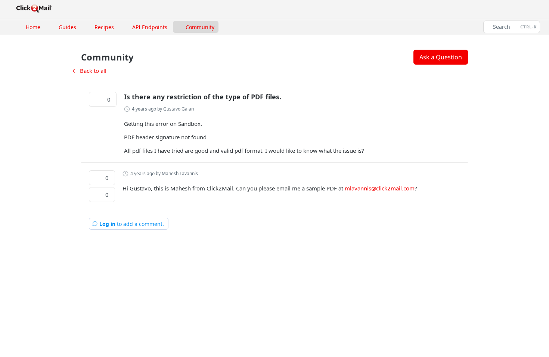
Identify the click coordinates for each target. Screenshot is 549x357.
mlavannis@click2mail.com (380, 188)
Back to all (88, 70)
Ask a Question (440, 57)
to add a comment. (131, 223)
